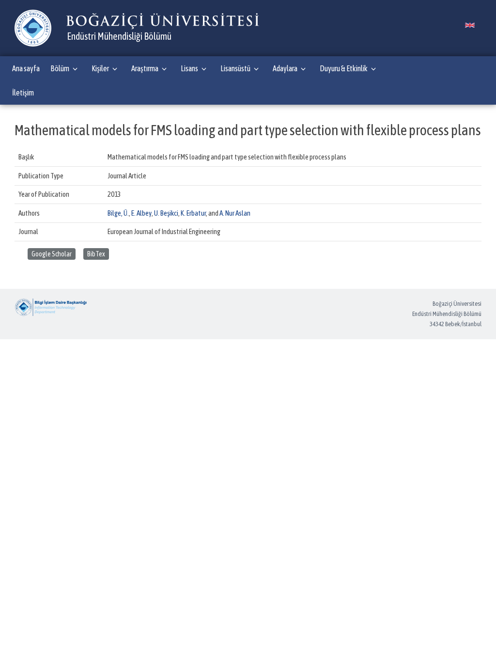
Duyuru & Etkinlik (344, 68)
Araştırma (144, 68)
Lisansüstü (235, 68)
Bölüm (59, 68)
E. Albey (141, 213)
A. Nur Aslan (234, 213)
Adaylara (285, 68)
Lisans (189, 68)
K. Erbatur (193, 213)
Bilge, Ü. (118, 213)
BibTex (96, 254)
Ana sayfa (26, 68)
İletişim (23, 92)
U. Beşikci (166, 213)
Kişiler (100, 68)
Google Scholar (51, 254)
